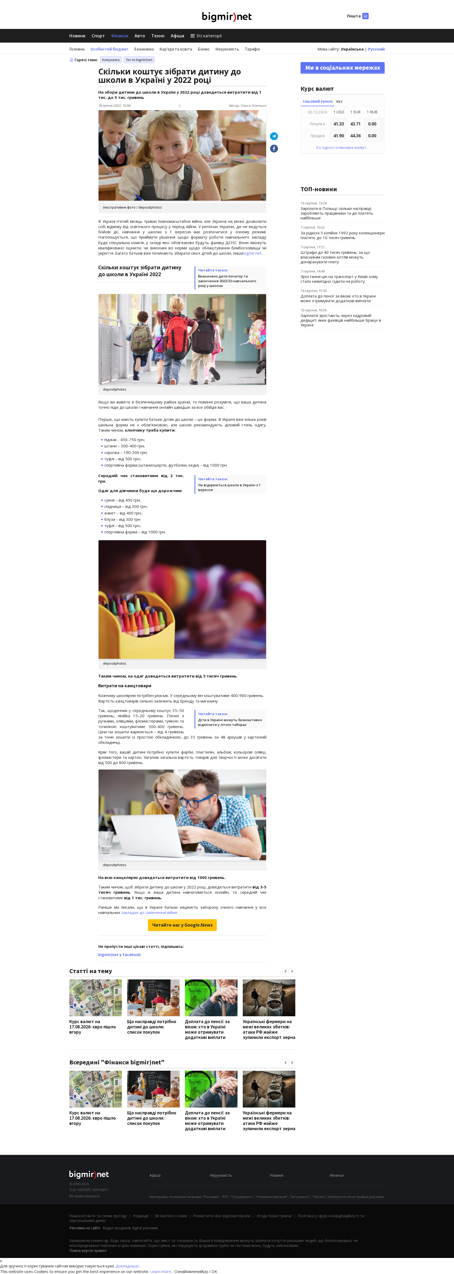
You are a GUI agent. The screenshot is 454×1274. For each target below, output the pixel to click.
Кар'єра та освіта (175, 49)
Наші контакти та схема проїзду (98, 1215)
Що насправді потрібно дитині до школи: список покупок (151, 1026)
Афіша (177, 36)
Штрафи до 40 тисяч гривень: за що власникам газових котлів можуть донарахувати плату (335, 257)
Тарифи (252, 49)
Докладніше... (128, 1265)
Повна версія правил (87, 1250)
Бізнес (204, 49)
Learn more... (161, 1271)
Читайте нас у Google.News (182, 925)
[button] (285, 971)
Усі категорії (209, 36)
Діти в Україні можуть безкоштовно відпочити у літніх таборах (230, 722)
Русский (376, 49)
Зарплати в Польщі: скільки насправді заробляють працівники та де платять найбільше (337, 213)
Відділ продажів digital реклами (130, 1227)
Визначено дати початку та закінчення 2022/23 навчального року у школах (227, 281)
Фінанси (119, 36)
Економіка (144, 49)
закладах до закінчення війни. (149, 912)
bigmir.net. (252, 253)
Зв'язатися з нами (171, 1215)
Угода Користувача (274, 1215)
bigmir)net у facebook (119, 954)
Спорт (98, 36)
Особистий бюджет (109, 49)
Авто (140, 36)
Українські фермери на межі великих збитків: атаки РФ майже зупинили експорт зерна (269, 1029)
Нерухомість (227, 49)
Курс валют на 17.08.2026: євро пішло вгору (92, 1026)
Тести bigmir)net (139, 59)
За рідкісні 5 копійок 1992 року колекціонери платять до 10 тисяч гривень (343, 235)
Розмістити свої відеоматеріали (221, 1215)
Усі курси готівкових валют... (342, 147)
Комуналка (111, 59)
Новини (77, 36)
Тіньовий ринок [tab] (317, 101)
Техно (157, 36)
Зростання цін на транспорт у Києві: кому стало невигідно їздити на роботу (339, 279)
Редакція (140, 1215)
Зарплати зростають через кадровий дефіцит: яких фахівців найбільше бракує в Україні (341, 320)
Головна (77, 49)
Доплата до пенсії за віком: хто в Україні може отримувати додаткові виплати (207, 1029)
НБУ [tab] (339, 101)
